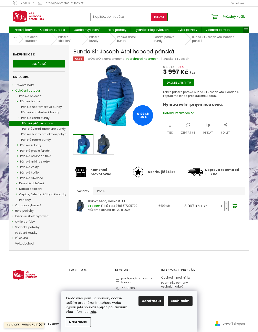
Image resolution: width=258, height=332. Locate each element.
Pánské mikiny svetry (35, 161)
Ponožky (25, 200)
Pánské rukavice (31, 178)
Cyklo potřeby (25, 222)
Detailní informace (176, 113)
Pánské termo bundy (36, 140)
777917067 (129, 288)
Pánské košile (29, 172)
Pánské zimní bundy (35, 118)
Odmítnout (151, 301)
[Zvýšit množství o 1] (226, 203)
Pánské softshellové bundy (40, 112)
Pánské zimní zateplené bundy (44, 129)
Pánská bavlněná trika (35, 156)
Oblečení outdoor (27, 91)
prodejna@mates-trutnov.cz (136, 280)
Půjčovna (21, 238)
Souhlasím (180, 301)
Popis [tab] (101, 191)
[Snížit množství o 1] (226, 208)
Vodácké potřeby (27, 227)
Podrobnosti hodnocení (142, 59)
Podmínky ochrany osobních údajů (174, 285)
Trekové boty (24, 85)
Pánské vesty (29, 167)
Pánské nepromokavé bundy (41, 107)
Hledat (159, 17)
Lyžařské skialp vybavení (32, 216)
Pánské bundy (30, 101)
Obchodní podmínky (175, 278)
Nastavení (78, 322)
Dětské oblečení (30, 189)
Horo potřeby (24, 211)
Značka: (176, 59)
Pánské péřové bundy (37, 123)
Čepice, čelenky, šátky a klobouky (42, 194)
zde (93, 311)
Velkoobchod (24, 243)
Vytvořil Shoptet (234, 324)
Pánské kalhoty (30, 145)
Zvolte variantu (178, 83)
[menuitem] (22, 30)
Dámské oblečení (31, 183)
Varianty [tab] (83, 191)
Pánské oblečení (30, 96)
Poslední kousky (26, 233)
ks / (39, 64)
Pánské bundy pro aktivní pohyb (43, 134)
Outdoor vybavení (28, 205)
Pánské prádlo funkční (35, 151)
